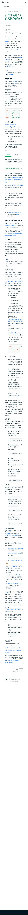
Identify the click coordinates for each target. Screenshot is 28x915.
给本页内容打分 (8, 30)
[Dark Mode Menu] (25, 7)
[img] (6, 33)
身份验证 (17, 11)
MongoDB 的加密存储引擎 (15, 212)
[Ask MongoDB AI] (22, 7)
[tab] (8, 155)
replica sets (10, 39)
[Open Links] (25, 2)
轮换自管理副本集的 (17, 177)
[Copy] (21, 110)
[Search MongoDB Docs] (20, 7)
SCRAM (15, 81)
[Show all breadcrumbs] (12, 11)
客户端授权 (10, 74)
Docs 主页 (7, 11)
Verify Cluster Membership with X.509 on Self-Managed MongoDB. (13, 650)
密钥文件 (18, 214)
